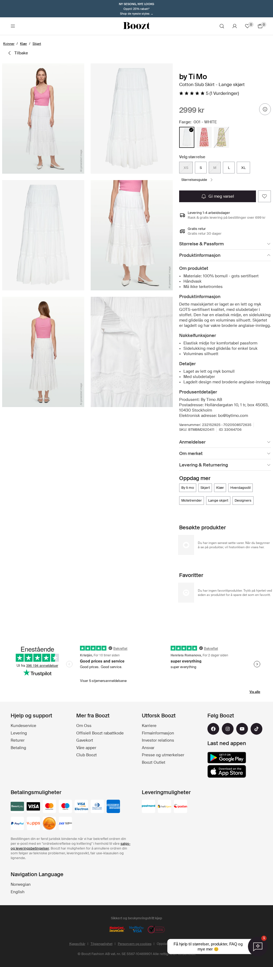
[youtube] (242, 729)
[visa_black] (33, 807)
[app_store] (226, 771)
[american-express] (113, 807)
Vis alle (255, 692)
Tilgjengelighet (102, 944)
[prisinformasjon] (265, 109)
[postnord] (148, 807)
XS (186, 167)
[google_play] (226, 758)
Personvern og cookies (134, 944)
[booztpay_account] (17, 807)
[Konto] (234, 26)
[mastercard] (49, 807)
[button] (43, 118)
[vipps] (33, 824)
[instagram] (228, 729)
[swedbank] (49, 824)
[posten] (180, 807)
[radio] (186, 137)
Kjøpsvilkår (77, 944)
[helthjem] (164, 807)
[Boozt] (136, 26)
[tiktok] (256, 729)
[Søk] (221, 26)
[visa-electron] (81, 807)
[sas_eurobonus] (65, 824)
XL (243, 167)
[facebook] (213, 729)
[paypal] (17, 824)
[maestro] (65, 807)
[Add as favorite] (264, 196)
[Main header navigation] (12, 26)
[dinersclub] (97, 807)
